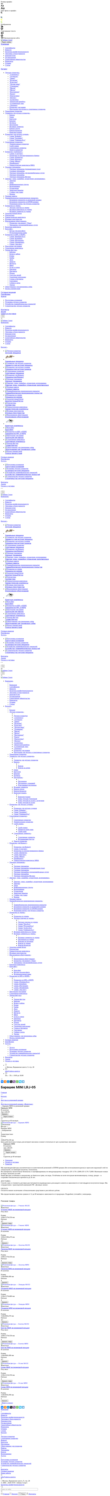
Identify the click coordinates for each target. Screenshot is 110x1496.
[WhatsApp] (17, 1081)
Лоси (11, 260)
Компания (5, 44)
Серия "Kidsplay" (15, 136)
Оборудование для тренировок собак (18, 287)
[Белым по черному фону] (1, 15)
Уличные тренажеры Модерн (20, 177)
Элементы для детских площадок (17, 113)
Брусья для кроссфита (17, 231)
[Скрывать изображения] (2, 29)
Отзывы (8, 63)
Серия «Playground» (16, 240)
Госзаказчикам (10, 57)
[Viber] (14, 1081)
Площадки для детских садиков (17, 134)
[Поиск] (3, 316)
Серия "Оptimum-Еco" (17, 140)
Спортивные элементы (17, 148)
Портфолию (5, 294)
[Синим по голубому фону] (1, 18)
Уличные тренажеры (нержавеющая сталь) (24, 169)
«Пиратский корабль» (17, 101)
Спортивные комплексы (14, 248)
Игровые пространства (13, 219)
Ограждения (14, 188)
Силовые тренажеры (17, 171)
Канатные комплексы (13, 227)
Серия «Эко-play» (15, 244)
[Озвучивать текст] (2, 33)
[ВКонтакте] (2, 1081)
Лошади (12, 262)
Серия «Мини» (15, 161)
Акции (3, 312)
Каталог (4, 69)
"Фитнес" (13, 98)
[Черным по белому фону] (1, 13)
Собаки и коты (14, 283)
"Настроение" (14, 92)
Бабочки (12, 252)
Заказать (5, 1114)
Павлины (12, 269)
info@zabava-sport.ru (12, 1071)
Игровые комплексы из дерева (20, 209)
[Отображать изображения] (2, 26)
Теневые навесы (11, 196)
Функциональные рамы (18, 233)
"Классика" (13, 82)
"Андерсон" (13, 76)
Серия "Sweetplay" (16, 138)
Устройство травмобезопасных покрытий (20, 304)
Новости (8, 50)
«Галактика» (14, 100)
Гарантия (8, 1164)
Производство (10, 55)
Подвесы (12, 123)
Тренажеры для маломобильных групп (23, 225)
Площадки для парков (17, 107)
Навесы (3, 1448)
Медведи (12, 263)
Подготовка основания (13, 300)
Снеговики (13, 281)
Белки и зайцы (14, 254)
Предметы (13, 271)
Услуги (3, 296)
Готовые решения (8, 292)
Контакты (5, 310)
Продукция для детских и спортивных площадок (27, 109)
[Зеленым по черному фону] (1, 22)
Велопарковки (14, 186)
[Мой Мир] (8, 1081)
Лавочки (12, 181)
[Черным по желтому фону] (1, 20)
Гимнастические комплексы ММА (22, 165)
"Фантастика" (14, 96)
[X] (11, 1081)
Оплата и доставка (8, 314)
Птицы (12, 273)
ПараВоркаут (14, 163)
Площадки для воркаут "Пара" (20, 223)
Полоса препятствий (12, 289)
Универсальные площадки (19, 144)
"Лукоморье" (14, 86)
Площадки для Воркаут (14, 152)
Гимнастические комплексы (15, 217)
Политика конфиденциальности (17, 52)
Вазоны (12, 194)
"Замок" (12, 78)
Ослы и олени (14, 267)
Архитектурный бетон (13, 213)
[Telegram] (23, 1081)
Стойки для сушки (16, 192)
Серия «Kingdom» (16, 238)
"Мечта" (12, 90)
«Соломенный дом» (16, 103)
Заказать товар (7, 1223)
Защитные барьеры (16, 190)
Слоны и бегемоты (16, 279)
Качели (12, 115)
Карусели (12, 119)
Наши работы (6, 1473)
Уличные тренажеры (13, 167)
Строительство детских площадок (17, 306)
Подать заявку (6, 42)
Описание (9, 1160)
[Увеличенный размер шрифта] (3, 9)
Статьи (7, 65)
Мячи (11, 265)
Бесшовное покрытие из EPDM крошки (24, 202)
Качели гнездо (14, 128)
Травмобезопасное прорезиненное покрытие (21, 198)
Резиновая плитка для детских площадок (24, 204)
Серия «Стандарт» (16, 154)
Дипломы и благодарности (15, 54)
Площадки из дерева (13, 206)
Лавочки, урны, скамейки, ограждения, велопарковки (25, 179)
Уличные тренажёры (16, 175)
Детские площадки (12, 73)
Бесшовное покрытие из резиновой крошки (25, 200)
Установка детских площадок (16, 302)
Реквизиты (9, 61)
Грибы (11, 258)
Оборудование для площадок (11, 1446)
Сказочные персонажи (17, 277)
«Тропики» (13, 105)
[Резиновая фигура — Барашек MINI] (15, 1123)
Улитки (12, 285)
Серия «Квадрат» (15, 159)
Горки (11, 117)
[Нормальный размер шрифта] (2, 6)
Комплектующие (15, 132)
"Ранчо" (12, 94)
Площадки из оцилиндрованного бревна (24, 155)
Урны (11, 182)
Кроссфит (9, 229)
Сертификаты (10, 48)
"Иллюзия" (13, 80)
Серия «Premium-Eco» (17, 236)
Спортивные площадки (14, 142)
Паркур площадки (16, 150)
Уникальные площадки (13, 111)
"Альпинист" (14, 74)
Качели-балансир (15, 130)
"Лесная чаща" (14, 84)
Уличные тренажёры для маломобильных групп (27, 173)
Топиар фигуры (11, 250)
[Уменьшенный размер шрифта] (2, 4)
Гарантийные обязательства (15, 59)
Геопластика (9, 215)
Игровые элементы (16, 127)
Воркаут (4, 1440)
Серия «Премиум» (16, 157)
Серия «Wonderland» (16, 242)
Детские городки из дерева (19, 208)
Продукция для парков (13, 246)
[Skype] (20, 1081)
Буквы (11, 256)
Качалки (12, 121)
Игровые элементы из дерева (20, 211)
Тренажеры (5, 1450)
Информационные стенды (19, 184)
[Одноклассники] (5, 1081)
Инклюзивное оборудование (16, 221)
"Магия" (12, 88)
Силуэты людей (15, 275)
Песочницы (13, 125)
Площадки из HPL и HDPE (15, 235)
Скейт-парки (14, 146)
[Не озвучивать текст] (2, 36)
